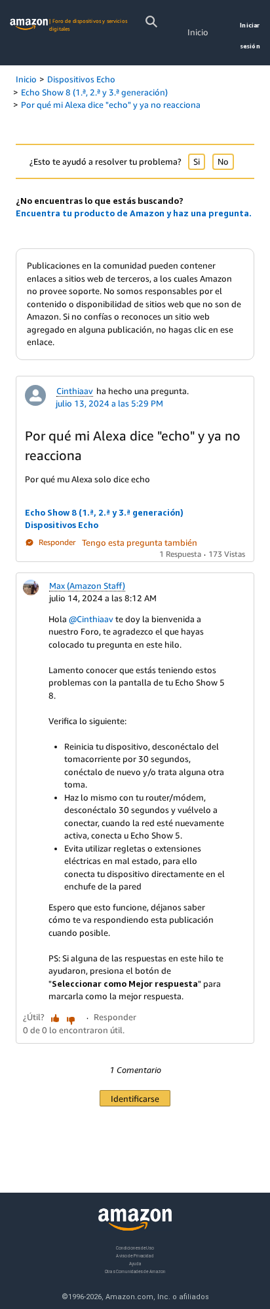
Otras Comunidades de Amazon (135, 1271)
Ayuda (135, 1263)
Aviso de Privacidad (134, 1255)
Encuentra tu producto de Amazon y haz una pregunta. (134, 213)
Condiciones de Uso (135, 1248)
